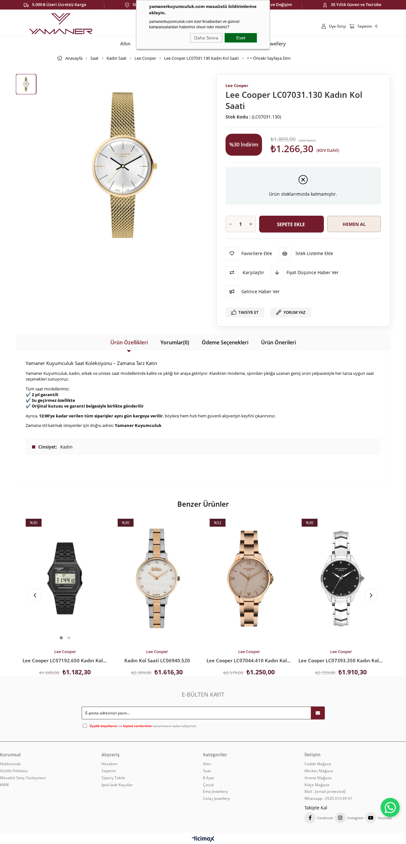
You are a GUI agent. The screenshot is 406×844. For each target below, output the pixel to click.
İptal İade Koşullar (117, 784)
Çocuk (208, 784)
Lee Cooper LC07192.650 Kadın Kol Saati (65, 660)
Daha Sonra (206, 37)
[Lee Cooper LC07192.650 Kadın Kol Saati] (65, 578)
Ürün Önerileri (278, 342)
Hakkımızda (10, 763)
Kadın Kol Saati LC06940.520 (157, 660)
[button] (61, 638)
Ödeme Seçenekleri (225, 342)
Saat (207, 770)
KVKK (4, 784)
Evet (240, 37)
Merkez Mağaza (318, 770)
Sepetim (109, 770)
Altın (207, 763)
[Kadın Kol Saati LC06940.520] (157, 578)
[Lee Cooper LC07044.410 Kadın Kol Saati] (248, 578)
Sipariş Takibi (113, 777)
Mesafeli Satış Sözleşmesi (23, 777)
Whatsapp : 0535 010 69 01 (328, 798)
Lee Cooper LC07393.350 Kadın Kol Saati (340, 660)
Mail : (324, 791)
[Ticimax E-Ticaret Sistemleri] (203, 839)
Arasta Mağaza (317, 777)
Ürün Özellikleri (129, 342)
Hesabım (109, 763)
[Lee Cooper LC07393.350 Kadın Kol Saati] (340, 578)
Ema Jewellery (215, 791)
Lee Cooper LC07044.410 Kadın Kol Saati (248, 660)
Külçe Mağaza (316, 784)
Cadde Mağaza (317, 763)
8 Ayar (208, 777)
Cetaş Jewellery (216, 798)
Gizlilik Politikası (14, 770)
